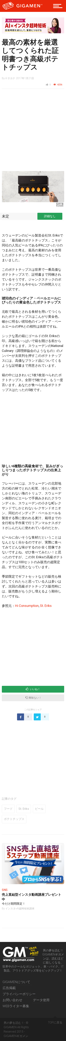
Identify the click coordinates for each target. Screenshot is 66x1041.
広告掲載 (9, 988)
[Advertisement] (33, 129)
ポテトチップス (14, 819)
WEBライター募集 (16, 1006)
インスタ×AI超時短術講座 (19, 908)
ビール (39, 808)
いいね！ (34, 689)
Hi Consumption (27, 606)
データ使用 (41, 1000)
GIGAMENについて (16, 982)
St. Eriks (46, 606)
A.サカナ (10, 78)
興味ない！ (34, 697)
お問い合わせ (12, 1000)
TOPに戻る (55, 1022)
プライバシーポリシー (19, 994)
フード (8, 808)
